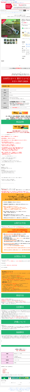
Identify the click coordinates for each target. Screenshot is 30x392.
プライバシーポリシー (10, 389)
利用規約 (20, 389)
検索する (25, 10)
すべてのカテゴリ (21, 10)
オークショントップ (3, 12)
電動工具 (15, 12)
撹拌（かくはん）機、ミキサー (20, 12)
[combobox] (9, 10)
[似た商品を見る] (2, 36)
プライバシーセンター (16, 389)
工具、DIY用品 (11, 12)
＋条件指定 (28, 10)
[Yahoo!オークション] (5, 2)
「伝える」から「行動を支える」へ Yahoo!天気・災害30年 (8, 0)
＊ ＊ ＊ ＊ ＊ (26, 32)
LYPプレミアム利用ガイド (25, 389)
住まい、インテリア (7, 12)
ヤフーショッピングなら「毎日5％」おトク (19, 2)
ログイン (12, 2)
